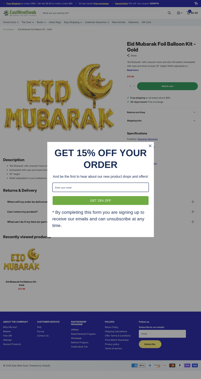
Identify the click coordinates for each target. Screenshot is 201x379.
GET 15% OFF (100, 200)
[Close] (150, 146)
